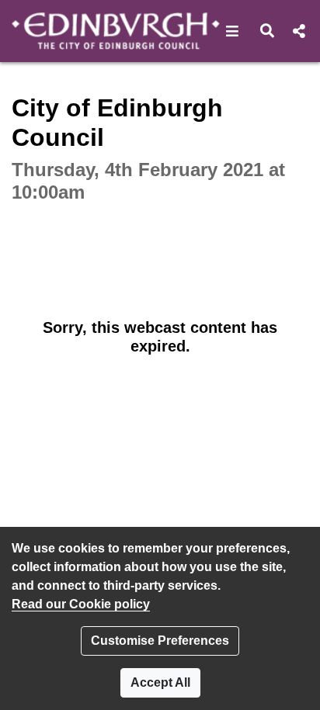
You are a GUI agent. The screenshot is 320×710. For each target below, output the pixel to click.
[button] (232, 31)
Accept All (160, 682)
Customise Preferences (160, 640)
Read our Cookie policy (81, 604)
